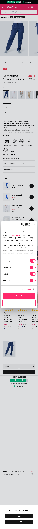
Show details (26, 289)
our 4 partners (14, 235)
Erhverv (19, 522)
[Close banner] (35, 224)
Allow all (19, 296)
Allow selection (19, 303)
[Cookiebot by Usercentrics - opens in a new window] (22, 224)
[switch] (33, 267)
